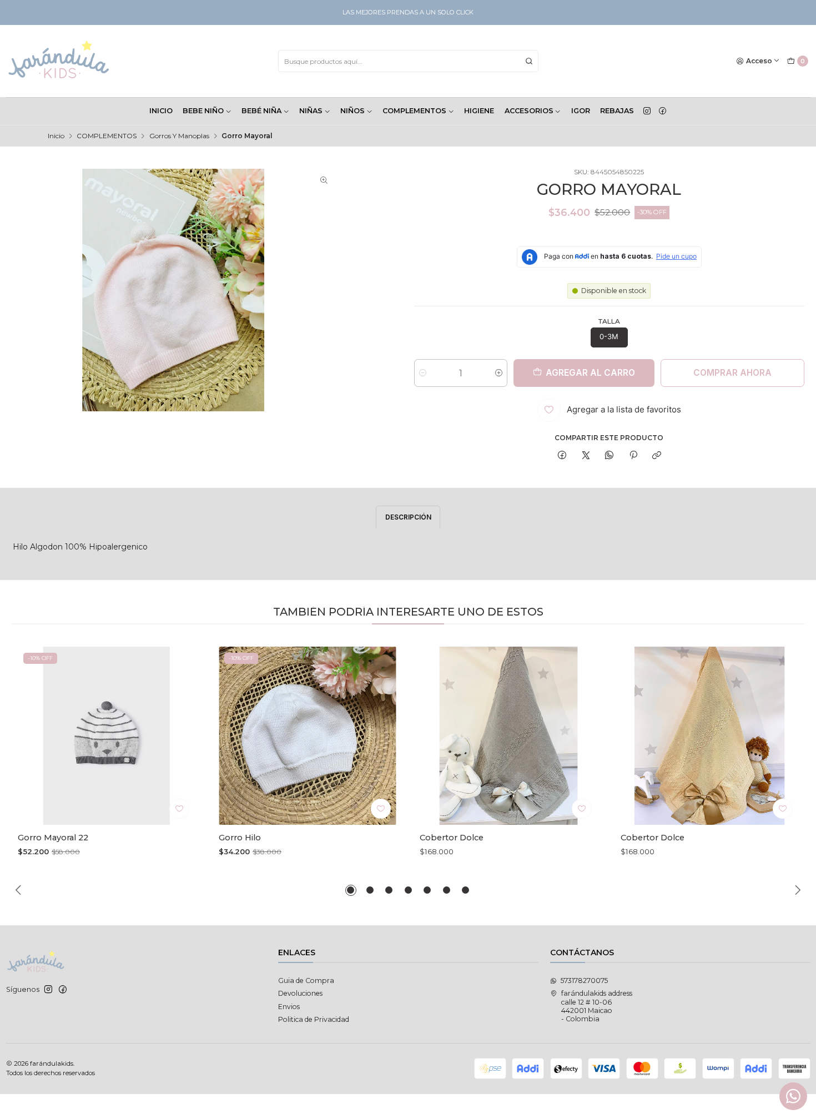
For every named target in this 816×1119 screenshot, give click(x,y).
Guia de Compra (306, 980)
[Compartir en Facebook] (562, 456)
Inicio (56, 136)
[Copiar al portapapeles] (656, 456)
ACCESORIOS (529, 111)
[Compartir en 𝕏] (585, 456)
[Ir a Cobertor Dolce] (508, 735)
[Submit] (529, 61)
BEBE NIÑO (203, 111)
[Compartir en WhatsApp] (609, 456)
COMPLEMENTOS (414, 111)
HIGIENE (479, 111)
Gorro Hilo (240, 838)
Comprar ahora (732, 372)
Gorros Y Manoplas (179, 136)
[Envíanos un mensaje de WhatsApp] (793, 1096)
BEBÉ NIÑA (261, 111)
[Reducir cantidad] (423, 373)
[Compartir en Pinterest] (633, 456)
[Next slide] (796, 890)
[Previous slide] (20, 890)
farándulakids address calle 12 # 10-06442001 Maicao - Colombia (596, 1006)
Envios (289, 1006)
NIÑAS (311, 111)
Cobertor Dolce (451, 838)
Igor (580, 111)
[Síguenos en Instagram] (647, 111)
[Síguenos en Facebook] (662, 111)
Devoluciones (300, 993)
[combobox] (408, 61)
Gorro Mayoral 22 (53, 838)
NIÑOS (352, 111)
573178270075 (584, 980)
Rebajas (617, 111)
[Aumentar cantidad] (499, 373)
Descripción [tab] (408, 517)
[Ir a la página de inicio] (59, 61)
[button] (350, 890)
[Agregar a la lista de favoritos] (179, 809)
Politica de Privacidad (313, 1019)
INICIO (161, 111)
